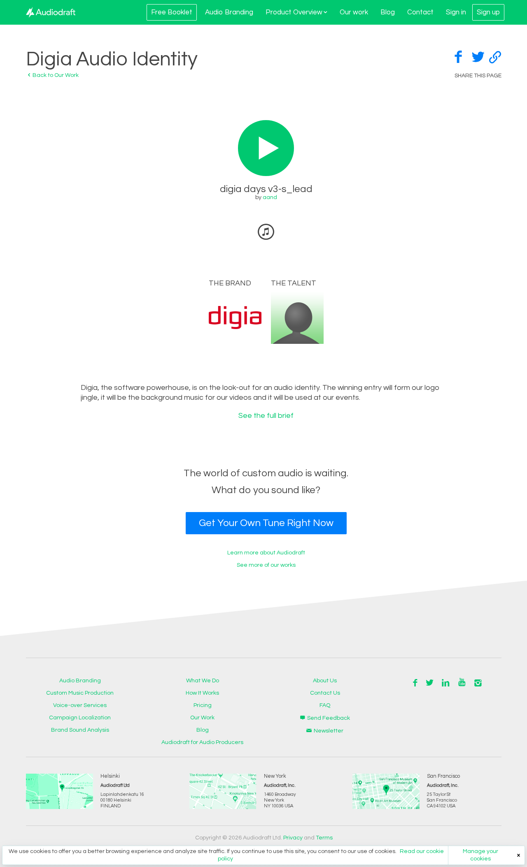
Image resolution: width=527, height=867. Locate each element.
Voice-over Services (80, 705)
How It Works (202, 693)
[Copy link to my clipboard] (495, 56)
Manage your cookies (480, 855)
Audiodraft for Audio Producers (202, 742)
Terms (324, 838)
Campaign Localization (80, 718)
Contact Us (325, 693)
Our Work (202, 718)
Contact (420, 12)
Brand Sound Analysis (80, 730)
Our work (354, 12)
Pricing (203, 705)
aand (270, 197)
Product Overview (294, 12)
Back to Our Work (55, 75)
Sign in (456, 12)
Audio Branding (229, 12)
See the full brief (266, 416)
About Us (325, 681)
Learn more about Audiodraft (266, 553)
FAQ (324, 705)
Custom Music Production (80, 693)
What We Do (202, 681)
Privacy (293, 838)
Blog (387, 12)
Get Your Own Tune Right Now (266, 523)
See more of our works (266, 565)
